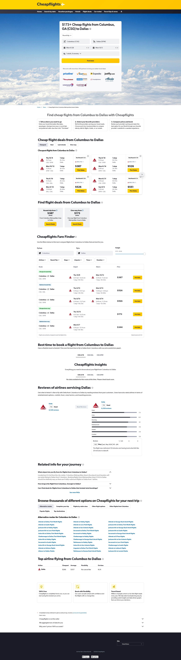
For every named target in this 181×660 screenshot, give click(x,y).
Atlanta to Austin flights (46, 525)
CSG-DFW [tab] (100, 355)
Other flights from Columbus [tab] (119, 506)
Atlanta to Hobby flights (81, 522)
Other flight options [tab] (98, 506)
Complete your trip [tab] (62, 506)
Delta (50, 404)
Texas (44, 107)
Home (39, 11)
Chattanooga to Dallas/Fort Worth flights (52, 536)
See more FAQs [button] (75, 492)
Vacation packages (65, 11)
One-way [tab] (73, 145)
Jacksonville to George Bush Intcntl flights (122, 527)
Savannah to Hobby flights (82, 533)
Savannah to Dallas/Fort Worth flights (86, 530)
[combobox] (67, 35)
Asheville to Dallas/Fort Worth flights (50, 533)
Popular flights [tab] (45, 511)
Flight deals (87, 11)
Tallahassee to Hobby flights (82, 542)
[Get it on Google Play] (85, 657)
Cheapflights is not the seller (49, 619)
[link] (50, 224)
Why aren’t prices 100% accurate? (51, 626)
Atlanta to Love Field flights (82, 525)
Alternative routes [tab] (46, 506)
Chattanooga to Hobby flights (83, 536)
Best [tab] (51, 145)
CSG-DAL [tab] (90, 355)
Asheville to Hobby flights (47, 539)
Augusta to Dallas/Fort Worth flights (85, 548)
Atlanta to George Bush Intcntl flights (120, 522)
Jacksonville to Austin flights (117, 530)
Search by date (50, 11)
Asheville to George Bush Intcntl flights (51, 545)
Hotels (77, 11)
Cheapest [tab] (43, 145)
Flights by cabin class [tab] (80, 506)
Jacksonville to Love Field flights (49, 530)
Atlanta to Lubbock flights (117, 548)
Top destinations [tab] (59, 511)
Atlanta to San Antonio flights (83, 527)
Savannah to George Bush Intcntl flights (121, 533)
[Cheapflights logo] (49, 5)
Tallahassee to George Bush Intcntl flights (87, 551)
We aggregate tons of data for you (51, 623)
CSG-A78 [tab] (81, 355)
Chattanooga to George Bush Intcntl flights (87, 539)
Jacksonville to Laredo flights (118, 551)
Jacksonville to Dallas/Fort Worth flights (121, 525)
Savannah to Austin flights (47, 542)
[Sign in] (121, 11)
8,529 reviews (54, 410)
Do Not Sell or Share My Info (83, 651)
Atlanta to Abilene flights (46, 548)
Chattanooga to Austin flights (118, 545)
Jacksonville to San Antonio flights (119, 539)
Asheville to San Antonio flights (83, 545)
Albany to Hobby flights (46, 551)
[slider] (144, 254)
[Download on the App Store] (94, 657)
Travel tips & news (111, 11)
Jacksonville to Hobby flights (48, 527)
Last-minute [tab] (62, 145)
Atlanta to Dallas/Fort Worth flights (50, 522)
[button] (90, 29)
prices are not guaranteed (79, 613)
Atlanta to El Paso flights (116, 536)
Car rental (97, 11)
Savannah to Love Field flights (118, 542)
